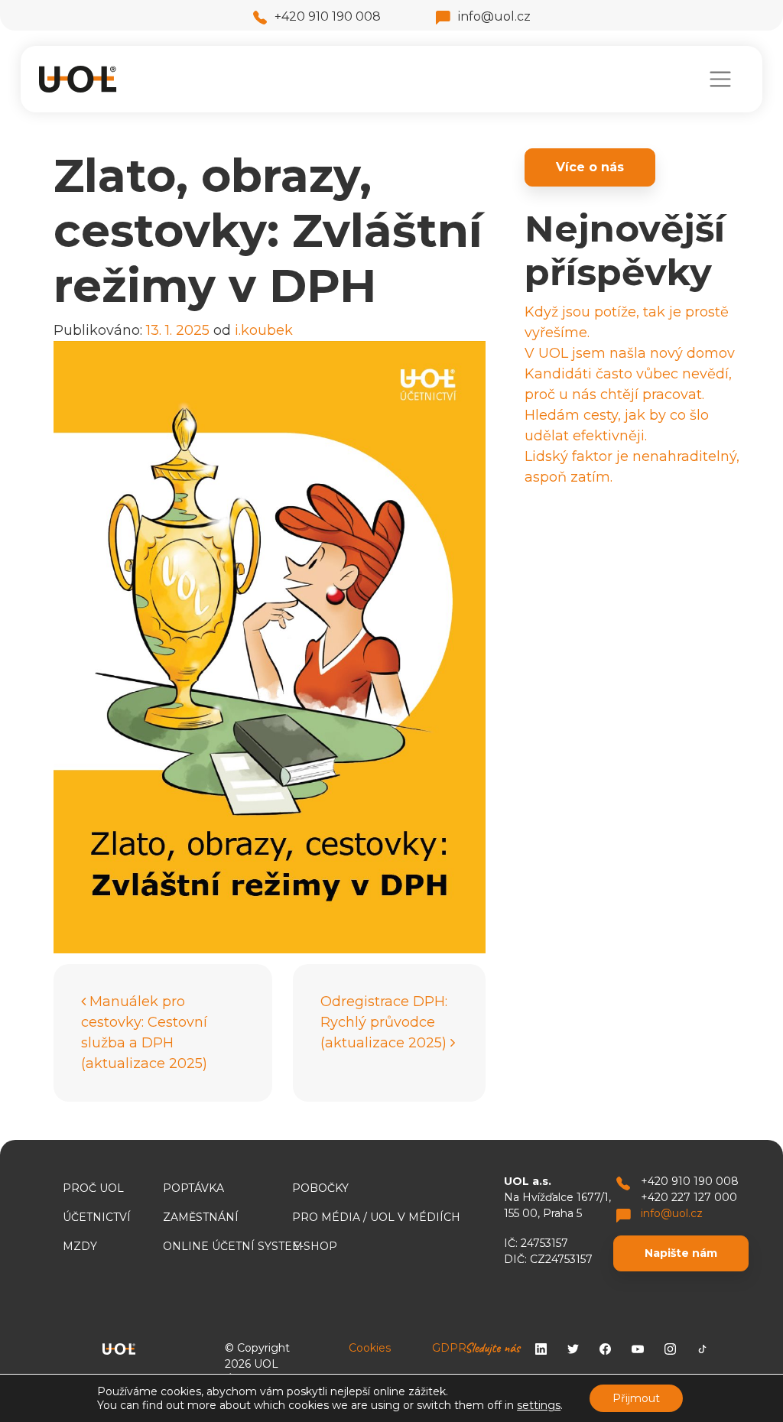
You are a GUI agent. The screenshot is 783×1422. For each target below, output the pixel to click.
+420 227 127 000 (689, 1197)
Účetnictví (97, 1217)
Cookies (370, 1348)
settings (538, 1405)
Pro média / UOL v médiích (376, 1217)
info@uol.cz (494, 16)
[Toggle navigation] (720, 79)
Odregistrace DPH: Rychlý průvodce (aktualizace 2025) (385, 1022)
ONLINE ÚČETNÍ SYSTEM (233, 1246)
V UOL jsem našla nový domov (630, 353)
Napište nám (681, 1253)
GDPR (449, 1348)
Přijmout (636, 1398)
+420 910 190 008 (328, 16)
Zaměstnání (201, 1217)
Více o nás (590, 167)
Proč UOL (93, 1188)
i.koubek (264, 330)
